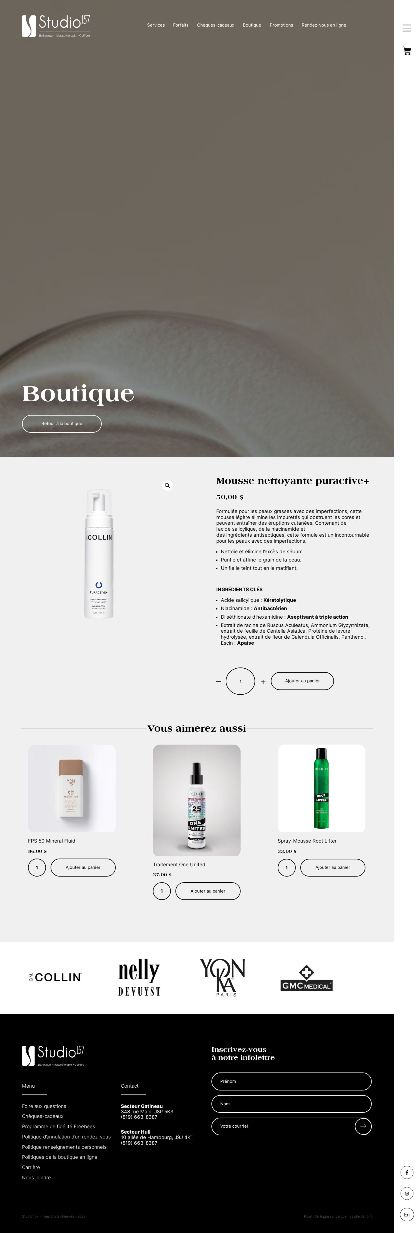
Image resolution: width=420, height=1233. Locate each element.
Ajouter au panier (302, 680)
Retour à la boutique (61, 423)
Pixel (308, 1216)
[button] (167, 485)
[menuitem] (407, 1214)
